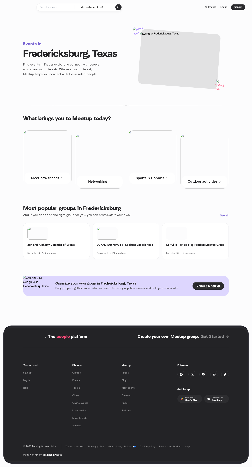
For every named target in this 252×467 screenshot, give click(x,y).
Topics (76, 388)
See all (224, 215)
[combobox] (95, 7)
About (125, 373)
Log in (26, 380)
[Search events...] (118, 7)
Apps (125, 403)
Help (25, 388)
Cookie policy (147, 446)
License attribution (170, 446)
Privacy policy (96, 446)
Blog (124, 380)
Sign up (27, 373)
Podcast (126, 410)
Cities (75, 395)
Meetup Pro (128, 388)
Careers (126, 395)
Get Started (212, 337)
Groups (76, 373)
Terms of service (74, 446)
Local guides (79, 410)
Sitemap (76, 425)
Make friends (79, 418)
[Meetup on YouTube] (203, 374)
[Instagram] (214, 374)
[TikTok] (225, 374)
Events (76, 380)
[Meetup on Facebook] (181, 374)
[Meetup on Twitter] (192, 374)
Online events (80, 403)
